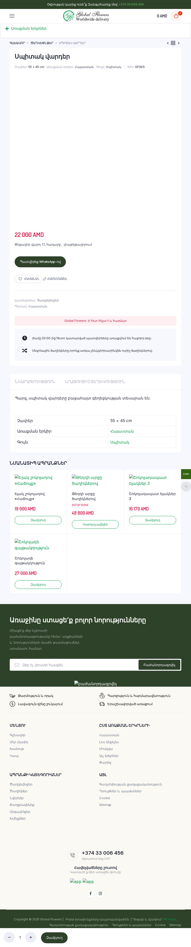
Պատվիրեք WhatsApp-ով (40, 262)
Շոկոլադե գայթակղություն (30, 560)
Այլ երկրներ (108, 756)
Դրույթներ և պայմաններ (120, 791)
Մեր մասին (19, 742)
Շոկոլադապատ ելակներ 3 (152, 496)
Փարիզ (105, 762)
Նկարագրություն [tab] (35, 381)
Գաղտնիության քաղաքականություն (130, 784)
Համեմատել (57, 278)
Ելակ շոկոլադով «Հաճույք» (30, 496)
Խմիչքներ (18, 818)
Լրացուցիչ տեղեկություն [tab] (95, 381)
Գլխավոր (17, 43)
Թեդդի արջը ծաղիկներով (84, 496)
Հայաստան (84, 67)
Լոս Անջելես (109, 742)
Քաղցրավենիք (22, 805)
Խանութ (17, 749)
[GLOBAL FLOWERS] (86, 16)
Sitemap (105, 805)
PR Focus (169, 919)
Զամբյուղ (54, 938)
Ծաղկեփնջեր (42, 43)
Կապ (14, 756)
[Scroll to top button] (183, 927)
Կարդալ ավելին (95, 524)
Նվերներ (17, 798)
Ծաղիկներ (18, 791)
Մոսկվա (106, 749)
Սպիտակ (113, 67)
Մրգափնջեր (20, 812)
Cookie (104, 798)
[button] (95, 30)
